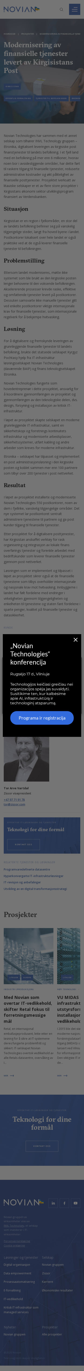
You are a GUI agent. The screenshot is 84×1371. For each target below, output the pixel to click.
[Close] (75, 639)
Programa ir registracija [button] (42, 717)
